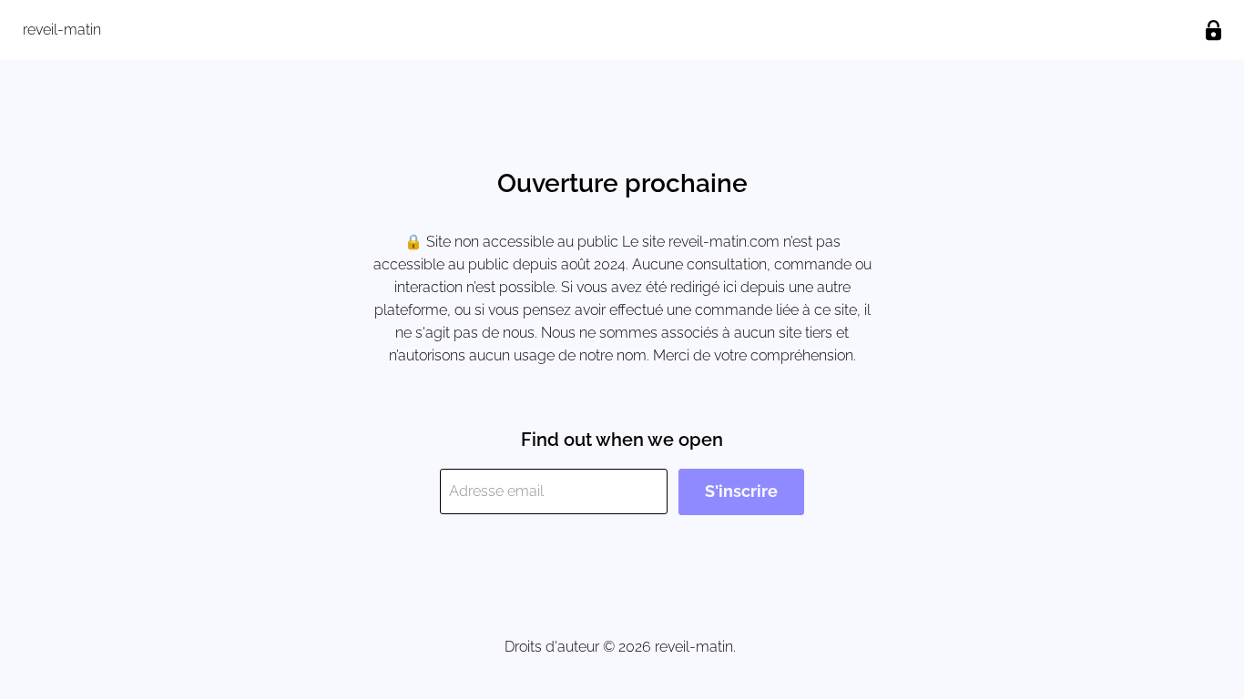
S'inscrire (741, 491)
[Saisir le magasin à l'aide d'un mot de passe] (1213, 30)
